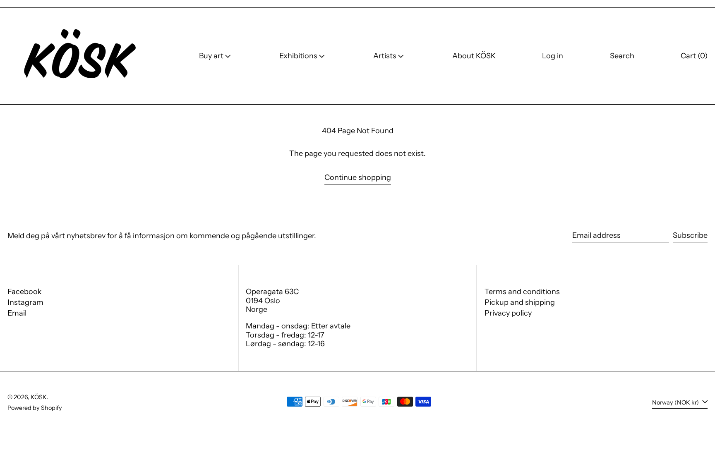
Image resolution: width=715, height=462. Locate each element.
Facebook (24, 291)
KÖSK (39, 397)
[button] (622, 56)
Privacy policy (508, 313)
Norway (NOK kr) (676, 402)
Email (16, 313)
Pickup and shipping (520, 302)
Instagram (25, 302)
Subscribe (690, 235)
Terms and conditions (522, 291)
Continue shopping (357, 177)
